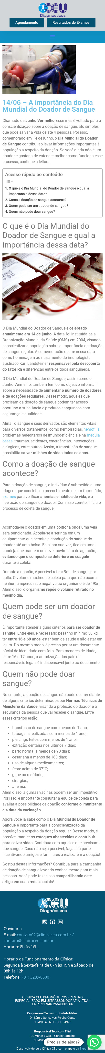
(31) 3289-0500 (35, 977)
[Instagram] (44, 922)
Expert (84, 1048)
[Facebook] (52, 922)
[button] (52, 36)
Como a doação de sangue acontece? (37, 200)
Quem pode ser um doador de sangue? (38, 206)
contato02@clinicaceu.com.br (44, 934)
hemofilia (92, 429)
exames (9, 496)
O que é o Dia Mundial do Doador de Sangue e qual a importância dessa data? (49, 191)
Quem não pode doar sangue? (32, 212)
